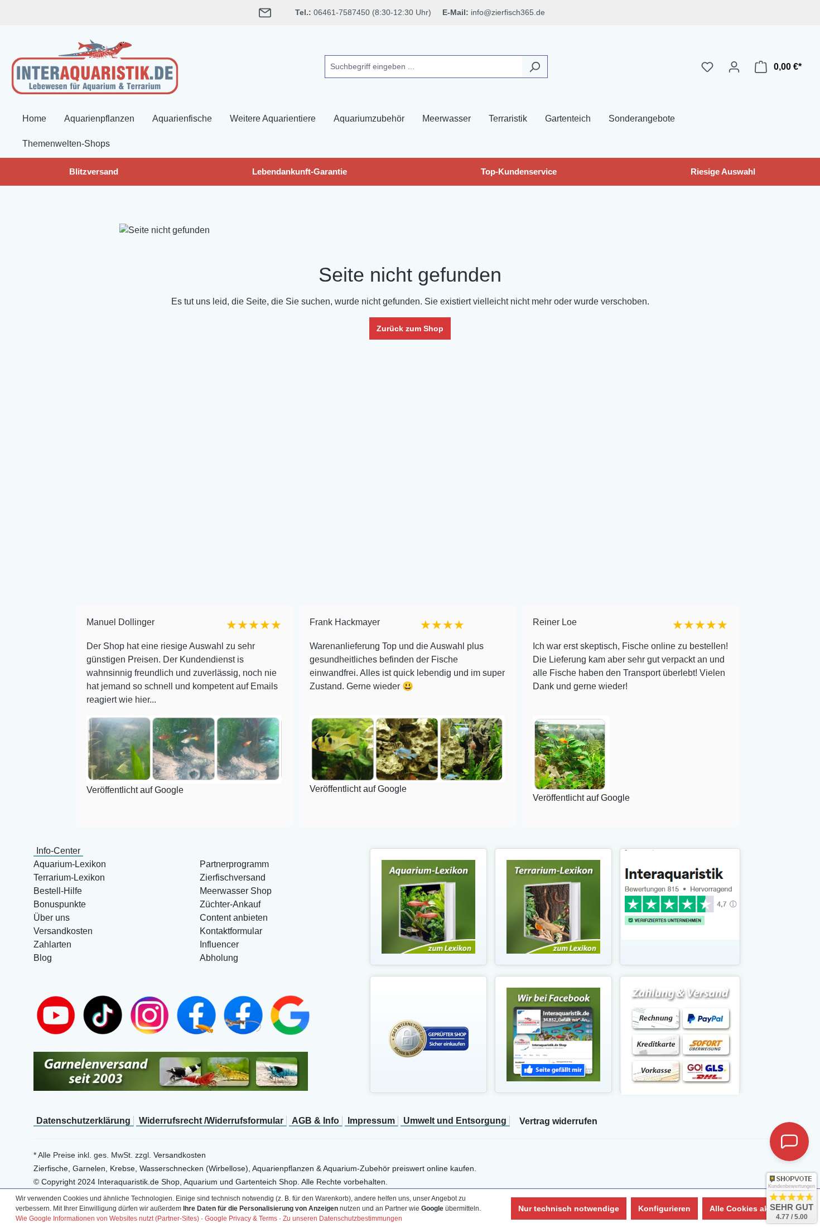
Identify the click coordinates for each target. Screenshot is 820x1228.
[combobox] (423, 66)
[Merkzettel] (707, 67)
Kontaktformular (231, 931)
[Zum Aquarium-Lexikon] (428, 906)
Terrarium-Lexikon (69, 877)
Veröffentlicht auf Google (133, 790)
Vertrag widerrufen (558, 1121)
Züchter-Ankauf (230, 904)
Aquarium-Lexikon (69, 864)
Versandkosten (63, 931)
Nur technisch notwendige (568, 1208)
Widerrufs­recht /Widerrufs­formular (211, 1120)
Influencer (219, 944)
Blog (42, 958)
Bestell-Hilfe (57, 891)
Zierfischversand (233, 877)
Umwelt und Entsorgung (455, 1120)
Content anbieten (234, 917)
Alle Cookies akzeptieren (757, 1208)
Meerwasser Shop (236, 891)
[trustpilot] (680, 894)
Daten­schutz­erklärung (83, 1120)
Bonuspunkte (59, 904)
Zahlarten (52, 944)
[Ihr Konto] (734, 67)
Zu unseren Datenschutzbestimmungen (342, 1218)
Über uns (51, 917)
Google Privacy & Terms (241, 1218)
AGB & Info (315, 1120)
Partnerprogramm (234, 864)
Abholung (219, 958)
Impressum (371, 1120)
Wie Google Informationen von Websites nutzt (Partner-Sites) (107, 1218)
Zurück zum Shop (410, 328)
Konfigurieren (664, 1208)
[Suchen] (535, 66)
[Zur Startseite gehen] (95, 64)
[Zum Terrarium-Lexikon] (553, 906)
